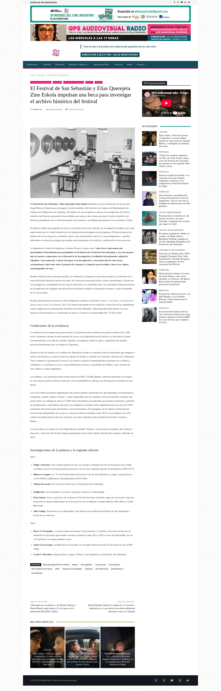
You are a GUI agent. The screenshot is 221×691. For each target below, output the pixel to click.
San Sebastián (36, 573)
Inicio (32, 75)
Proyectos (164, 290)
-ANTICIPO (47, 650)
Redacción (37, 109)
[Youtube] (182, 2)
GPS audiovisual (101, 569)
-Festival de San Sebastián (58, 75)
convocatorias (114, 564)
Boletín (75, 564)
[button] (161, 64)
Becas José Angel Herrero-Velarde (56, 564)
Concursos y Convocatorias (40, 82)
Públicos (99, 82)
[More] (123, 587)
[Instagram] (185, 2)
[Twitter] (178, 2)
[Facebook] (174, 2)
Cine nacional (100, 564)
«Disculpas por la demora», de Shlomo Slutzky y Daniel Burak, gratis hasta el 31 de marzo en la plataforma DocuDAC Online (53, 608)
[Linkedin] (189, 2)
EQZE (57, 569)
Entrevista (164, 192)
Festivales (41, 75)
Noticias (89, 82)
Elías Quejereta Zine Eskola (41, 569)
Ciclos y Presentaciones (170, 212)
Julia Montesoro (117, 569)
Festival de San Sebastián (72, 569)
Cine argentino (86, 564)
